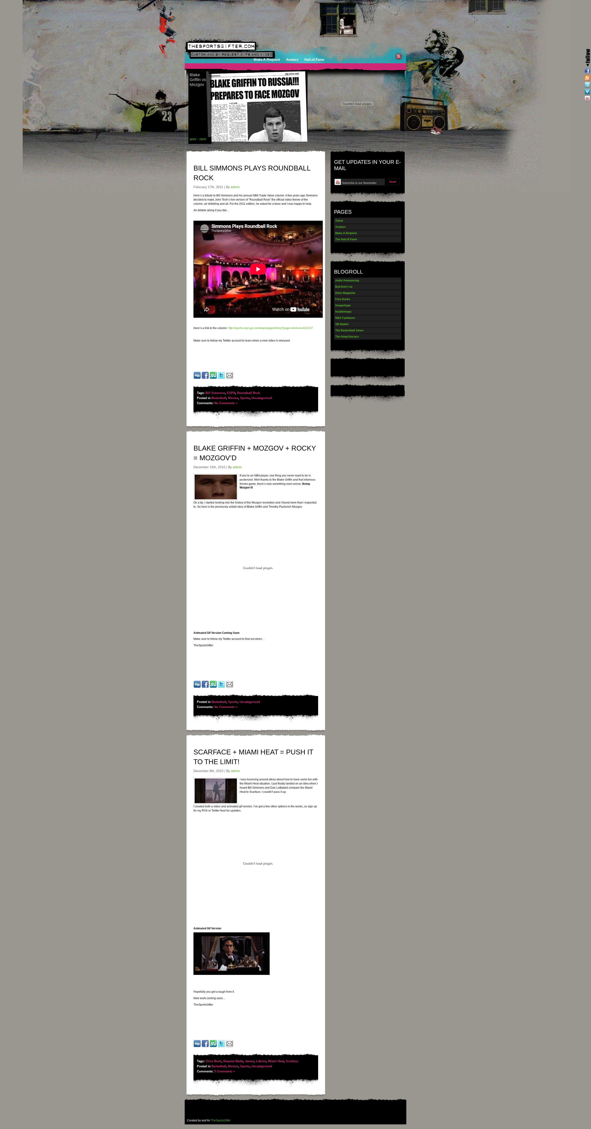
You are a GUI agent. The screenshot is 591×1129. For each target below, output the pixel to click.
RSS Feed (399, 56)
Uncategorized (261, 398)
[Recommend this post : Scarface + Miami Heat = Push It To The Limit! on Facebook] (205, 1046)
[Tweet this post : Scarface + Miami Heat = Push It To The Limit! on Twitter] (221, 1046)
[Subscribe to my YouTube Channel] (587, 98)
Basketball (218, 398)
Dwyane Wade (233, 1061)
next (202, 139)
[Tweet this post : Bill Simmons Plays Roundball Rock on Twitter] (221, 378)
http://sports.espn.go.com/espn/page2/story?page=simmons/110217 (270, 328)
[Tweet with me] (587, 85)
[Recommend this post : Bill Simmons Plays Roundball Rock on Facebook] (205, 378)
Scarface (292, 1061)
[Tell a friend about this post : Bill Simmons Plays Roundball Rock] (229, 378)
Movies (233, 398)
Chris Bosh (213, 1061)
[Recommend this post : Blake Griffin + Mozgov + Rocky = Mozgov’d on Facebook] (205, 687)
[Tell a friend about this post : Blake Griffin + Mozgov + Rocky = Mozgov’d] (229, 687)
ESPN (231, 393)
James (249, 1061)
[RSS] (587, 78)
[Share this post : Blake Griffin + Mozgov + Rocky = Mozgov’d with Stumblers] (213, 687)
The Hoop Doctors (347, 336)
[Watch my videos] (587, 92)
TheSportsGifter (221, 1120)
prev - (194, 139)
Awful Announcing (347, 280)
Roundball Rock (248, 393)
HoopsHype (343, 305)
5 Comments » (224, 1071)
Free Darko (342, 299)
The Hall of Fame (346, 239)
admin (235, 187)
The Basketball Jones (349, 330)
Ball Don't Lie (344, 286)
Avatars (292, 59)
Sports (245, 398)
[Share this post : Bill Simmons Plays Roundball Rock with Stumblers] (213, 378)
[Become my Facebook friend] (587, 71)
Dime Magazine (345, 293)
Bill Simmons (215, 393)
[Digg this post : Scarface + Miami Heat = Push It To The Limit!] (197, 1046)
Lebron (261, 1061)
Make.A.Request (267, 59)
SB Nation (341, 324)
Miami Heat (276, 1061)
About (339, 220)
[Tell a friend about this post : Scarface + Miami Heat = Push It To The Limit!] (229, 1046)
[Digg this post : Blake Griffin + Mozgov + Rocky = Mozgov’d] (197, 687)
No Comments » (225, 403)
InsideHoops (343, 311)
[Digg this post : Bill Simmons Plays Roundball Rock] (197, 378)
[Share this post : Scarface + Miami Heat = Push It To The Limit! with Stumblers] (213, 1046)
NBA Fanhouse (345, 318)
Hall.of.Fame (314, 59)
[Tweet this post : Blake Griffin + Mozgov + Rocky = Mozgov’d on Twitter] (221, 687)
